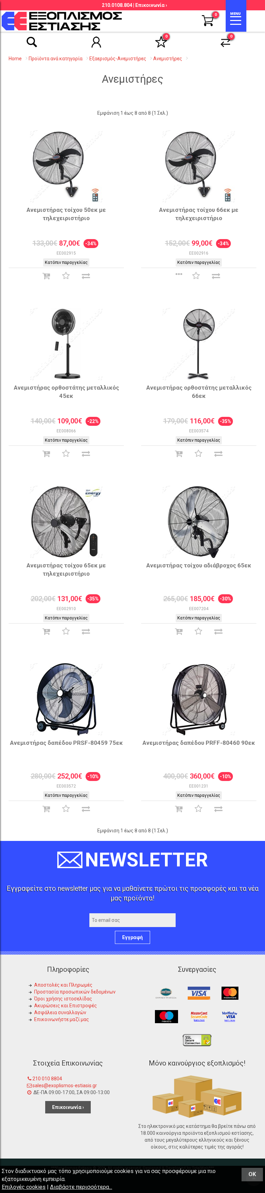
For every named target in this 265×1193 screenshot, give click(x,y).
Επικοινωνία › (151, 5)
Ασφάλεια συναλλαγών (60, 1012)
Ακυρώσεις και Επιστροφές (65, 1005)
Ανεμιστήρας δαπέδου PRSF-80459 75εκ (66, 742)
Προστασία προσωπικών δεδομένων (75, 992)
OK (252, 1174)
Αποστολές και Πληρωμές (63, 985)
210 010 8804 (47, 1078)
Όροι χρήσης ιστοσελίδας (63, 998)
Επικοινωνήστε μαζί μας (61, 1019)
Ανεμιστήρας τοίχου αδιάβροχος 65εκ (198, 565)
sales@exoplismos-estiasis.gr (64, 1085)
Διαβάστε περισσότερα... (81, 1187)
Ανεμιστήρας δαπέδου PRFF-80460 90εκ (199, 742)
